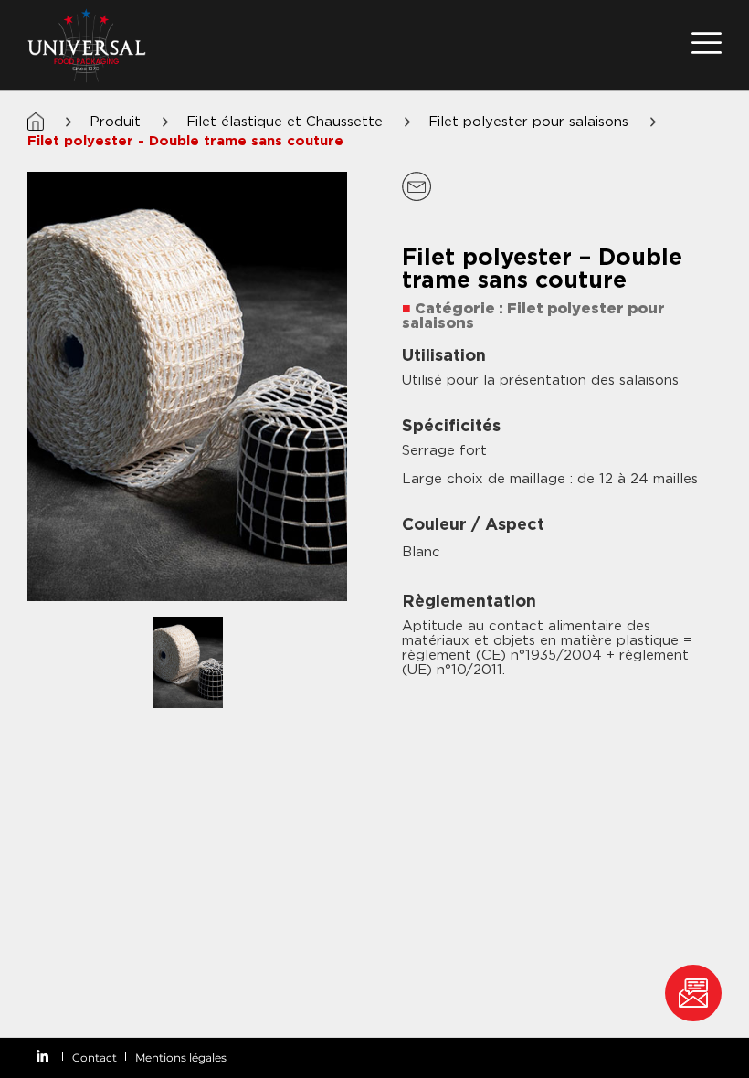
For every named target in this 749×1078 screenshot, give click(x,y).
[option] (187, 386)
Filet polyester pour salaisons (528, 121)
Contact (94, 1057)
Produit (115, 121)
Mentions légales (181, 1057)
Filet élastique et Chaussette (284, 121)
